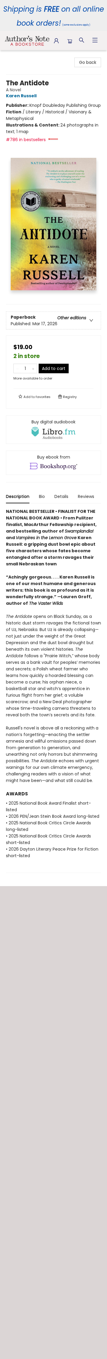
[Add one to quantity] (33, 368)
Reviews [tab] (86, 496)
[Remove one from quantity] (17, 368)
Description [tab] (17, 496)
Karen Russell (21, 96)
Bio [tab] (42, 496)
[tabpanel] (53, 690)
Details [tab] (61, 496)
